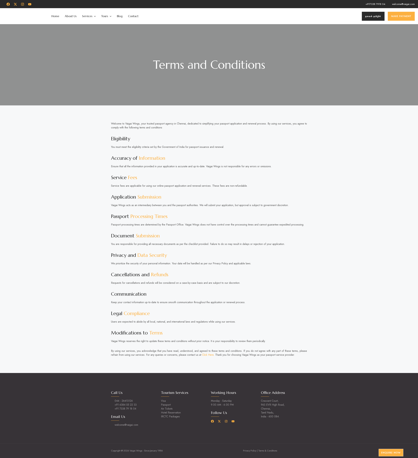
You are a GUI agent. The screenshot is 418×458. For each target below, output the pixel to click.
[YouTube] (29, 4)
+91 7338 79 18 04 (125, 409)
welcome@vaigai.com (403, 4)
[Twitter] (15, 4)
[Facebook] (8, 4)
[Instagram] (22, 4)
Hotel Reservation (171, 412)
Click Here (208, 355)
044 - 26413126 (124, 401)
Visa (163, 401)
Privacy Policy (249, 450)
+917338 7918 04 (375, 4)
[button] (373, 16)
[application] (94, 16)
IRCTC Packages (170, 416)
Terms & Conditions (267, 450)
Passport (166, 405)
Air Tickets (167, 409)
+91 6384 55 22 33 (126, 405)
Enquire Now (391, 452)
